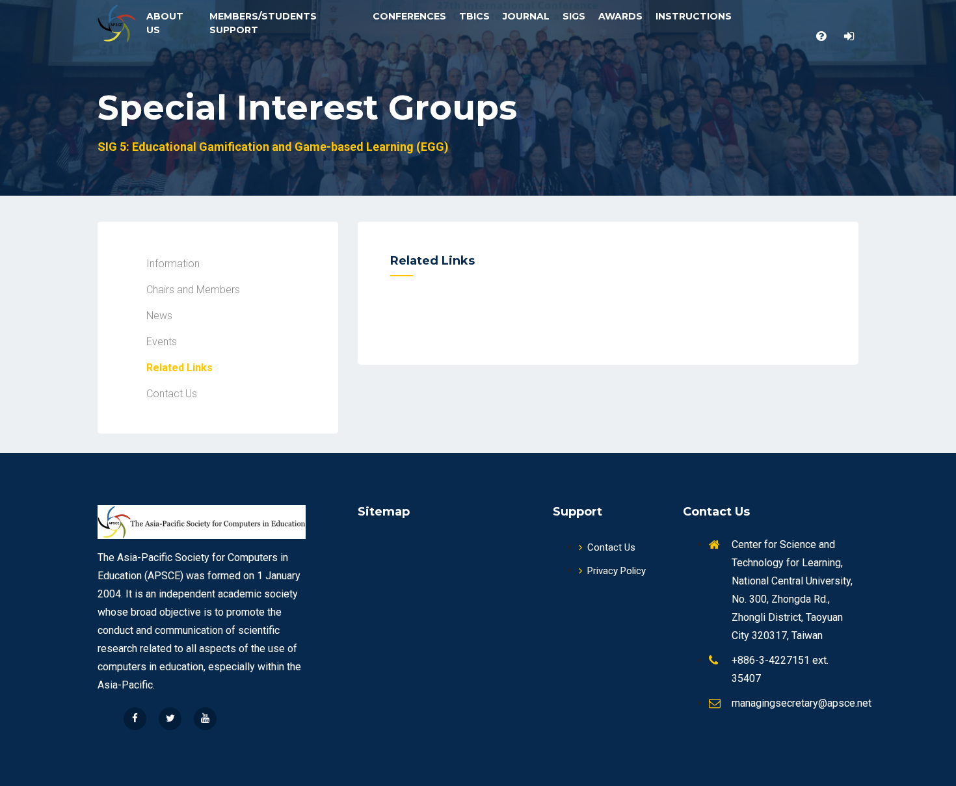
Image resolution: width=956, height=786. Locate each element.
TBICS (474, 16)
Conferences (409, 16)
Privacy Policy (616, 571)
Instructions (694, 16)
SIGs (574, 16)
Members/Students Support (263, 23)
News (159, 315)
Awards (620, 16)
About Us (164, 23)
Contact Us (611, 547)
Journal (526, 16)
